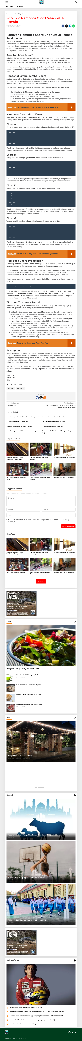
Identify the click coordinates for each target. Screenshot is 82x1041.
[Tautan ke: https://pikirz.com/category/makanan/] (74, 622)
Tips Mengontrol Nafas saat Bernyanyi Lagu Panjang (57, 432)
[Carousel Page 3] (41, 787)
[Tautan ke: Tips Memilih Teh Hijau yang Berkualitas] (10, 678)
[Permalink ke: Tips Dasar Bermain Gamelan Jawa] (17, 469)
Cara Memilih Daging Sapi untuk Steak (29, 704)
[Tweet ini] (66, 26)
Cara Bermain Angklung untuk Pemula (19, 426)
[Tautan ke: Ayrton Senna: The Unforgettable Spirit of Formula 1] (41, 984)
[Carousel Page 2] (39, 787)
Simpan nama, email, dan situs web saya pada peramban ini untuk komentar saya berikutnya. (38, 520)
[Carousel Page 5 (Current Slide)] (46, 787)
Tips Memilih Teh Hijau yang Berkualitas (29, 675)
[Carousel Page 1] (36, 787)
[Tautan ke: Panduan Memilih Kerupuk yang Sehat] (10, 698)
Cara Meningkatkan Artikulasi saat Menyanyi (21, 431)
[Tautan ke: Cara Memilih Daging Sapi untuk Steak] (10, 708)
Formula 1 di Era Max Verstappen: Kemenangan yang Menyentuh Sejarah (34, 1020)
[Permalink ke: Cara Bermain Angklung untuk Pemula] (41, 469)
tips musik (20, 388)
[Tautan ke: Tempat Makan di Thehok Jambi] (41, 741)
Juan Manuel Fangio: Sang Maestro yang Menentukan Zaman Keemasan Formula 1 (37, 1011)
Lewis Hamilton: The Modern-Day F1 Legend (24, 1024)
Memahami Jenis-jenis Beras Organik (28, 684)
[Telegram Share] (70, 26)
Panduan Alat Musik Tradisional (52, 426)
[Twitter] (41, 397)
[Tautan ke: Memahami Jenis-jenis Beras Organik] (10, 688)
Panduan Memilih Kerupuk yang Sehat (29, 694)
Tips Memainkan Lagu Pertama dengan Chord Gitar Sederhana (61, 405)
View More (41, 581)
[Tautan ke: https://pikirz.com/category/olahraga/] (74, 960)
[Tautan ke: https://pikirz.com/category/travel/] (74, 718)
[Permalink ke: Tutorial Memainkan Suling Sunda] (65, 449)
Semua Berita (22, 1038)
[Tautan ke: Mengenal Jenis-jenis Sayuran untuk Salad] (41, 645)
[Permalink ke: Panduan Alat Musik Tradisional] (65, 469)
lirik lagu (11, 388)
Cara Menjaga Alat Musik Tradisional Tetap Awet (22, 417)
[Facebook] (37, 397)
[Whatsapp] (73, 26)
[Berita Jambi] (41, 2)
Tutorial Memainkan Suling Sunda (17, 421)
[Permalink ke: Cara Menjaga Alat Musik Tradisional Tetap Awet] (17, 449)
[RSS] (44, 397)
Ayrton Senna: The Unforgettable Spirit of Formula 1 (27, 1007)
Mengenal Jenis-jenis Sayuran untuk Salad (22, 669)
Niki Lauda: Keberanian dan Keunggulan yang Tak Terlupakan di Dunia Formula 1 (36, 1016)
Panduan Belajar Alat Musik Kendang (54, 417)
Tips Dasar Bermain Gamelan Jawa (53, 421)
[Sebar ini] (63, 26)
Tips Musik (9, 26)
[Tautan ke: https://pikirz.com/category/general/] (74, 795)
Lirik (8, 380)
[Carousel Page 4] (43, 787)
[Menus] (6, 2)
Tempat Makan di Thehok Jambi (20, 756)
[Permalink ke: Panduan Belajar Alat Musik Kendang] (41, 449)
